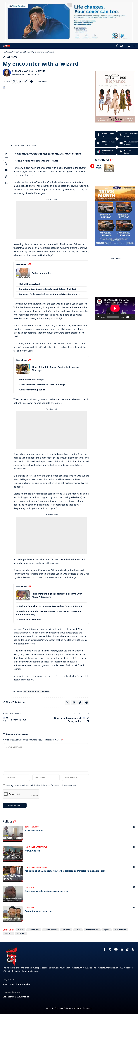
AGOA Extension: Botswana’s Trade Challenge (42, 384)
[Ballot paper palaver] (23, 273)
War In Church (32, 850)
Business (66, 930)
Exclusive (35, 827)
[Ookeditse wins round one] (13, 914)
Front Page (30, 847)
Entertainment (50, 930)
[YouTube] (116, 949)
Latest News (10, 56)
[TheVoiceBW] (7, 46)
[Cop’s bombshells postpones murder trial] (13, 894)
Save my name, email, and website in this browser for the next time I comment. (41, 785)
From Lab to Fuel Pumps (31, 379)
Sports (106, 930)
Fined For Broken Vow (30, 619)
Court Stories (120, 930)
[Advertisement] (51, 220)
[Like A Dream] (109, 168)
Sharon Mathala (24, 71)
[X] (110, 949)
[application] (115, 308)
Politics (8, 933)
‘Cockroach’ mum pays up (32, 389)
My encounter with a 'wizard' (36, 692)
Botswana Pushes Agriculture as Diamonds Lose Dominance (49, 294)
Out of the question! (29, 283)
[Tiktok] (106, 151)
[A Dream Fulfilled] (13, 834)
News (27, 827)
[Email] (20, 81)
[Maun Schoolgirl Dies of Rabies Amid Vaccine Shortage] (23, 369)
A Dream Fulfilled (34, 830)
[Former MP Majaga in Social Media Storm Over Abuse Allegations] (23, 595)
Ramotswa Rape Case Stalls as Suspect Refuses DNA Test (47, 289)
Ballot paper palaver (43, 273)
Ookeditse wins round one (39, 911)
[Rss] (133, 949)
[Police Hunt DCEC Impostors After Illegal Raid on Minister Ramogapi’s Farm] (13, 874)
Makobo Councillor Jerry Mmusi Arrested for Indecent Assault (50, 606)
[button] (117, 45)
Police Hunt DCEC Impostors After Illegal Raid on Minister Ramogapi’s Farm (65, 870)
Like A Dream (99, 166)
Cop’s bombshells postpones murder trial (46, 891)
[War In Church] (13, 854)
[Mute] (127, 317)
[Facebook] (106, 135)
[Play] (98, 317)
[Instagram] (106, 143)
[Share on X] (14, 81)
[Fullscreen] (131, 317)
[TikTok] (127, 949)
